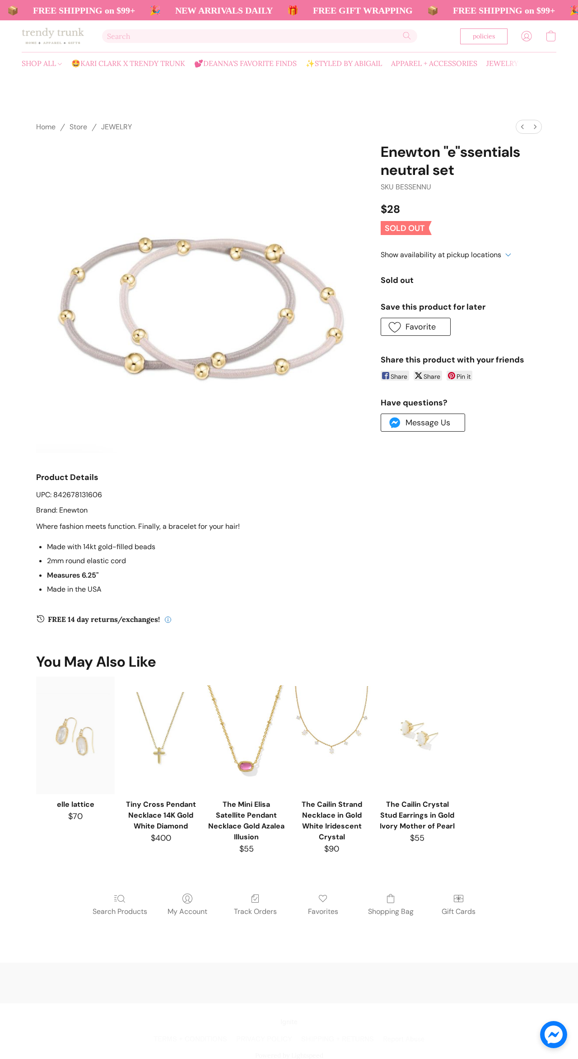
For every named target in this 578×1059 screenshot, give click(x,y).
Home (46, 127)
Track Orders (255, 911)
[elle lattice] (75, 735)
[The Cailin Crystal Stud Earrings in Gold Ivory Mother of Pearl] (417, 735)
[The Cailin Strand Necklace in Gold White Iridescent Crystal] (332, 735)
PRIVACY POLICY (264, 1039)
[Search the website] (407, 35)
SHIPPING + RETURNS (337, 1039)
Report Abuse (403, 1039)
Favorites (323, 911)
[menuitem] (522, 126)
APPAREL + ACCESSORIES (434, 63)
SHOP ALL (40, 63)
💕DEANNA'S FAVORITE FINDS (245, 63)
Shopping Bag (391, 911)
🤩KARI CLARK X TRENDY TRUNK (128, 63)
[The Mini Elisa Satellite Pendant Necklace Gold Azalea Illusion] (246, 735)
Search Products (120, 911)
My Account (187, 911)
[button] (53, 36)
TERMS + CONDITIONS (190, 1039)
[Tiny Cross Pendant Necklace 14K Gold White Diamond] (161, 735)
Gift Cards (458, 911)
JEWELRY (502, 63)
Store (78, 127)
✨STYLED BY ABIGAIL (344, 63)
